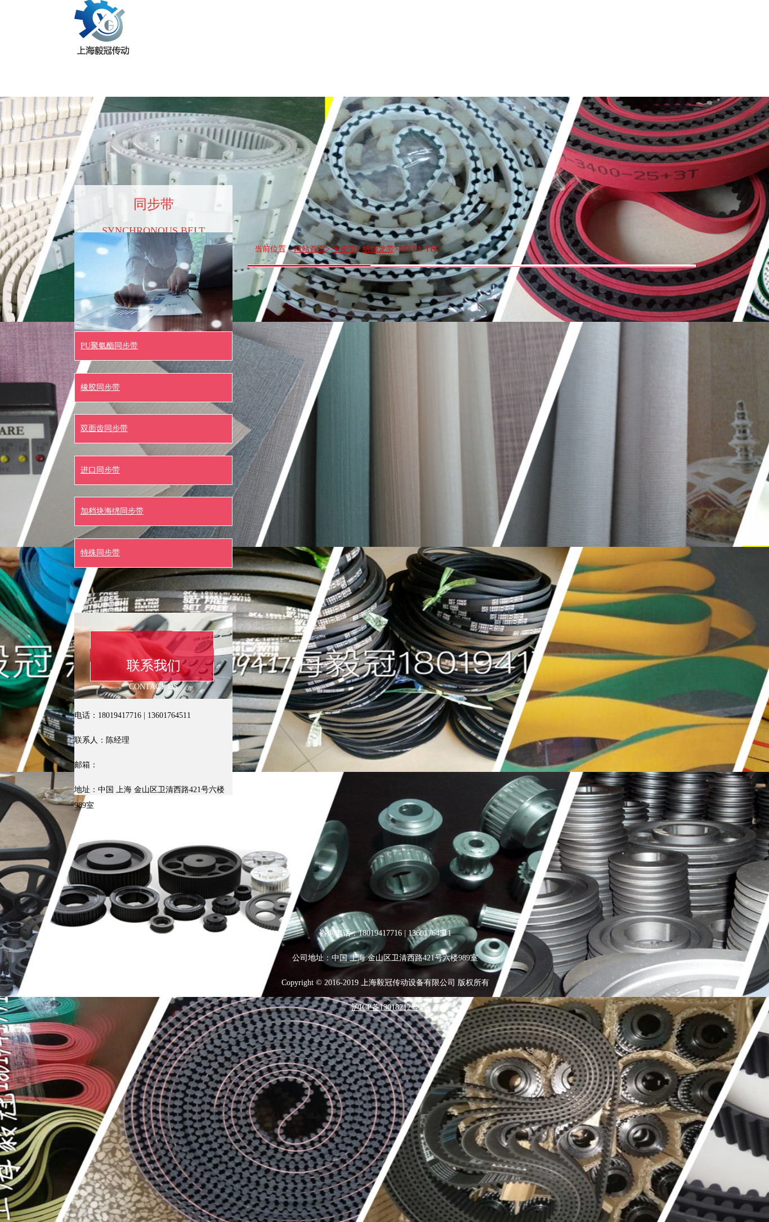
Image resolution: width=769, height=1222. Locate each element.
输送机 (680, 14)
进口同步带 (100, 470)
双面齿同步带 (104, 428)
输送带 (370, 14)
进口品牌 (618, 14)
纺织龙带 (378, 249)
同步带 (432, 14)
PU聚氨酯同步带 (109, 346)
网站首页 (246, 14)
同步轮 (494, 14)
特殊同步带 (100, 553)
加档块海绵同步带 (112, 511)
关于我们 (308, 14)
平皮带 (556, 14)
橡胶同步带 (100, 387)
